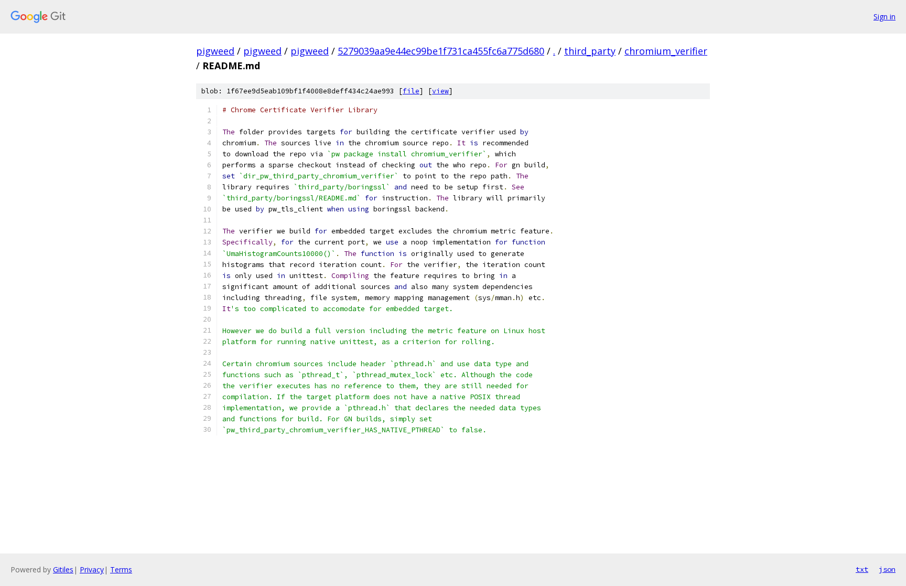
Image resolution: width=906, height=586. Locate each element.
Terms (121, 569)
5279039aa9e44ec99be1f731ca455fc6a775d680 (441, 51)
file (411, 91)
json (887, 569)
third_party (590, 51)
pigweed (215, 51)
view (440, 91)
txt (862, 569)
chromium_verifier (665, 51)
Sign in (884, 17)
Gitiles (63, 569)
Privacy (92, 569)
